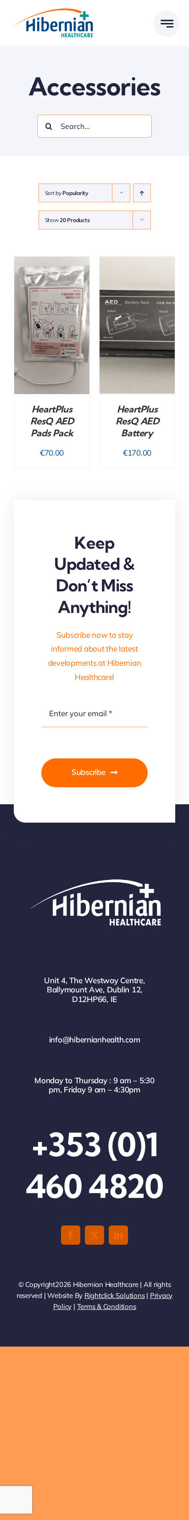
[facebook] (70, 1235)
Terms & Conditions (106, 1306)
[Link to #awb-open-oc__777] (167, 24)
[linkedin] (118, 1235)
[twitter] (94, 1235)
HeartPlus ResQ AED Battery (137, 421)
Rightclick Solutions (114, 1295)
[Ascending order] (142, 193)
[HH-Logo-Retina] (51, 11)
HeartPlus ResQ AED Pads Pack (52, 421)
